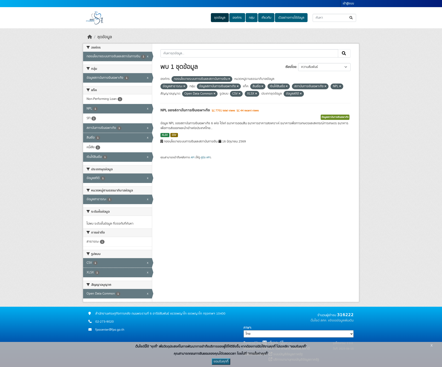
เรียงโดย (290, 67)
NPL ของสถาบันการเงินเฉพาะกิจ (185, 110)
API (193, 157)
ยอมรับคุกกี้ (221, 361)
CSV (174, 135)
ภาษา (247, 327)
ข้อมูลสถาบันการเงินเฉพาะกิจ (335, 117)
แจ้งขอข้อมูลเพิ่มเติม (341, 320)
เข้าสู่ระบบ (348, 3)
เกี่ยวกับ (266, 17)
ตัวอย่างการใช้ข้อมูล (291, 17)
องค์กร (237, 17)
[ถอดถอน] (229, 79)
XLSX (165, 135)
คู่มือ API (205, 157)
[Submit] (351, 18)
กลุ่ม (251, 17)
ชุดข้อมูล (219, 17)
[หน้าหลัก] (89, 37)
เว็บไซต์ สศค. (319, 320)
